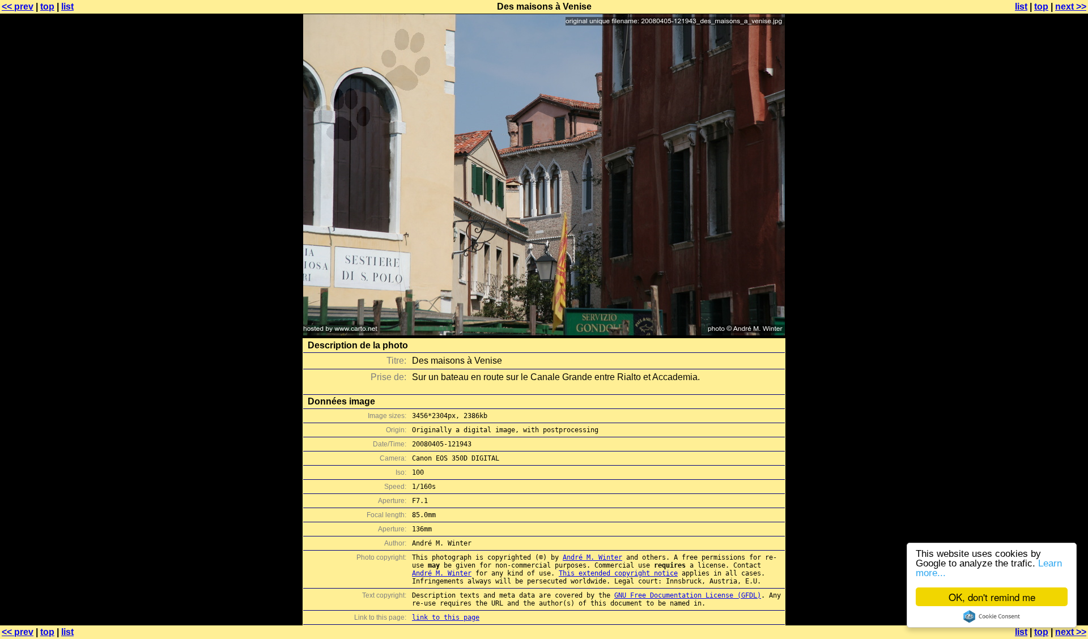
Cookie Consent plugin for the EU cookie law (991, 616)
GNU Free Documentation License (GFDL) (687, 595)
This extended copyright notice (618, 573)
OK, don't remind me (992, 597)
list (67, 6)
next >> (1070, 6)
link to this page (445, 617)
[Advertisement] (1042, 280)
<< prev (17, 6)
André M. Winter (592, 557)
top (47, 6)
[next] (544, 332)
